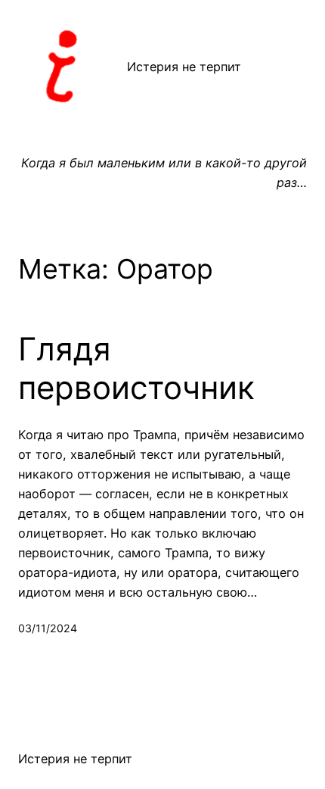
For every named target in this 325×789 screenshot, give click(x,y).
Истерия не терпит (184, 66)
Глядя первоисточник (136, 368)
